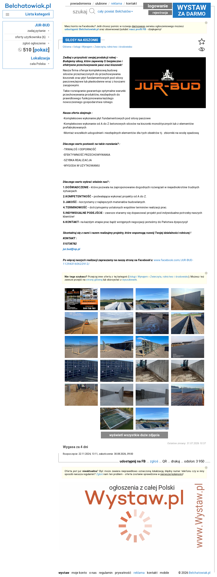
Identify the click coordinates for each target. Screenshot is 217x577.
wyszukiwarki (129, 279)
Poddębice (38, 540)
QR (164, 461)
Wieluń (41, 558)
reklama (116, 3)
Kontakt (152, 572)
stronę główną (94, 279)
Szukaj (92, 11)
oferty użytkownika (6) (30, 37)
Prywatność (123, 572)
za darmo (191, 10)
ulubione (101, 3)
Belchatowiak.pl (199, 572)
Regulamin (106, 572)
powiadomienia (80, 3)
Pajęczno (39, 535)
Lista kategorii (37, 14)
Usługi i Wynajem (82, 46)
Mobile (164, 572)
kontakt (131, 3)
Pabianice (39, 531)
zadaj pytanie (36, 31)
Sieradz (41, 545)
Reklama (139, 572)
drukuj (175, 461)
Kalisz (41, 522)
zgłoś (154, 461)
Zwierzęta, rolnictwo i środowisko (113, 46)
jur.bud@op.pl (71, 249)
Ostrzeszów (38, 526)
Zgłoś (99, 474)
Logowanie (158, 5)
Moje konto (79, 572)
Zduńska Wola (37, 567)
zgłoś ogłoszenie (34, 43)
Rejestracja (160, 12)
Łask (42, 512)
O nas (93, 572)
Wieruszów (39, 563)
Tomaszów (38, 549)
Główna (67, 46)
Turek (42, 554)
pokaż (41, 50)
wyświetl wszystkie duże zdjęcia (134, 435)
